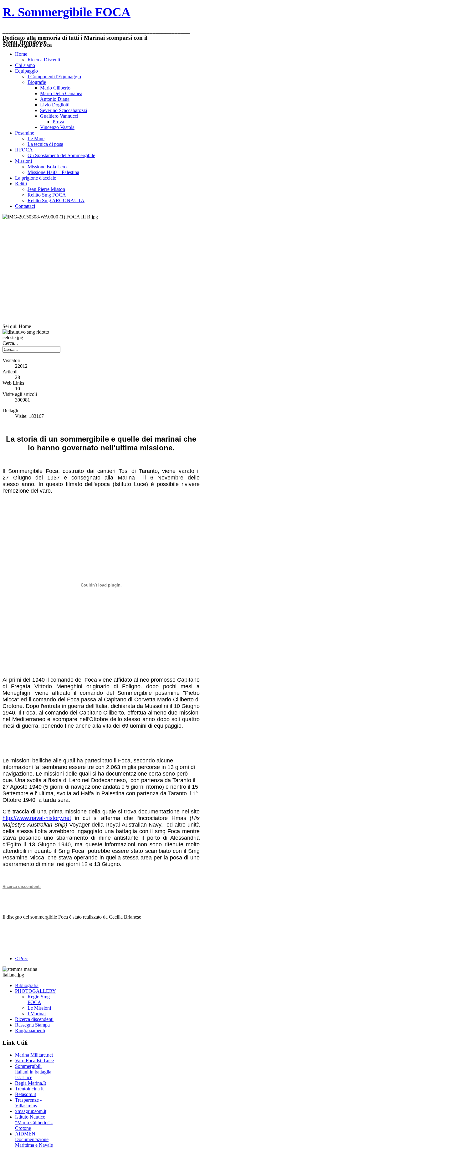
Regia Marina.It (30, 1083)
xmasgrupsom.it (30, 1111)
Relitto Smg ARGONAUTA (56, 200)
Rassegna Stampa (32, 1024)
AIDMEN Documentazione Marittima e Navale (34, 1139)
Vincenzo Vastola (57, 127)
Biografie (37, 82)
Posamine (24, 133)
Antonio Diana (54, 99)
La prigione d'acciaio (35, 178)
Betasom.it (25, 1094)
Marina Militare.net (34, 1055)
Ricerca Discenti (44, 59)
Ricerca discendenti (34, 1019)
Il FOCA (24, 149)
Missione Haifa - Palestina (53, 172)
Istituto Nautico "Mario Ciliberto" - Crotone (34, 1122)
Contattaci (25, 206)
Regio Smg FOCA (39, 999)
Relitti (21, 183)
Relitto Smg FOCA (47, 194)
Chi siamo (25, 65)
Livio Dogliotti (54, 104)
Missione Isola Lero (47, 166)
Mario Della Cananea (61, 93)
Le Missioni (39, 1008)
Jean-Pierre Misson (46, 189)
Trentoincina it (29, 1088)
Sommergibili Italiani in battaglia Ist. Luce (33, 1071)
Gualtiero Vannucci (59, 116)
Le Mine (36, 138)
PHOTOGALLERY (35, 991)
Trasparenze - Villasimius (28, 1102)
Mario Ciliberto (55, 87)
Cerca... (10, 343)
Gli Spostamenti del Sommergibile (61, 155)
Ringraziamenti (30, 1030)
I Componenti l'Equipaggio (54, 76)
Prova (58, 121)
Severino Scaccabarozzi (63, 110)
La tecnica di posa (45, 144)
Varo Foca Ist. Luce (34, 1060)
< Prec (21, 958)
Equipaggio (26, 71)
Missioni (23, 161)
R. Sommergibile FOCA (66, 12)
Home (21, 54)
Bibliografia (26, 985)
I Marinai (37, 1013)
